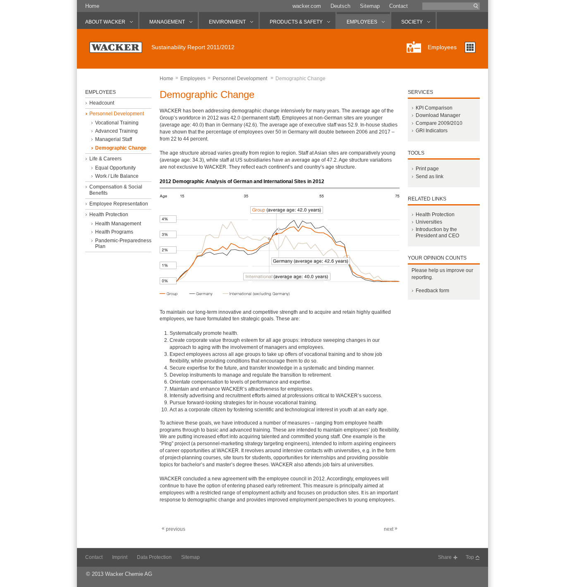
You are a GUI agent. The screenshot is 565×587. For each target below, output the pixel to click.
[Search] (476, 6)
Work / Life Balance (117, 176)
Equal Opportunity (115, 168)
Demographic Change (120, 148)
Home (92, 6)
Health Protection (108, 214)
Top (470, 557)
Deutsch (340, 6)
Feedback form (432, 291)
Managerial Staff (113, 139)
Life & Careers (105, 159)
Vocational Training (117, 123)
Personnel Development (116, 114)
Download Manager (438, 115)
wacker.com (306, 6)
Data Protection (154, 557)
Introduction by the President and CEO (437, 232)
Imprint (119, 557)
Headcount (101, 103)
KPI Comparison (434, 108)
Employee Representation (118, 204)
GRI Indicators (432, 131)
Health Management (118, 224)
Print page (427, 169)
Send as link (429, 176)
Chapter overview (470, 47)
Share (445, 557)
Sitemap (370, 6)
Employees (193, 78)
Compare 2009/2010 (439, 123)
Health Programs (114, 232)
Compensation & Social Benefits (115, 190)
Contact (398, 6)
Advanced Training (116, 131)
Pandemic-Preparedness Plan (123, 243)
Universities (429, 222)
